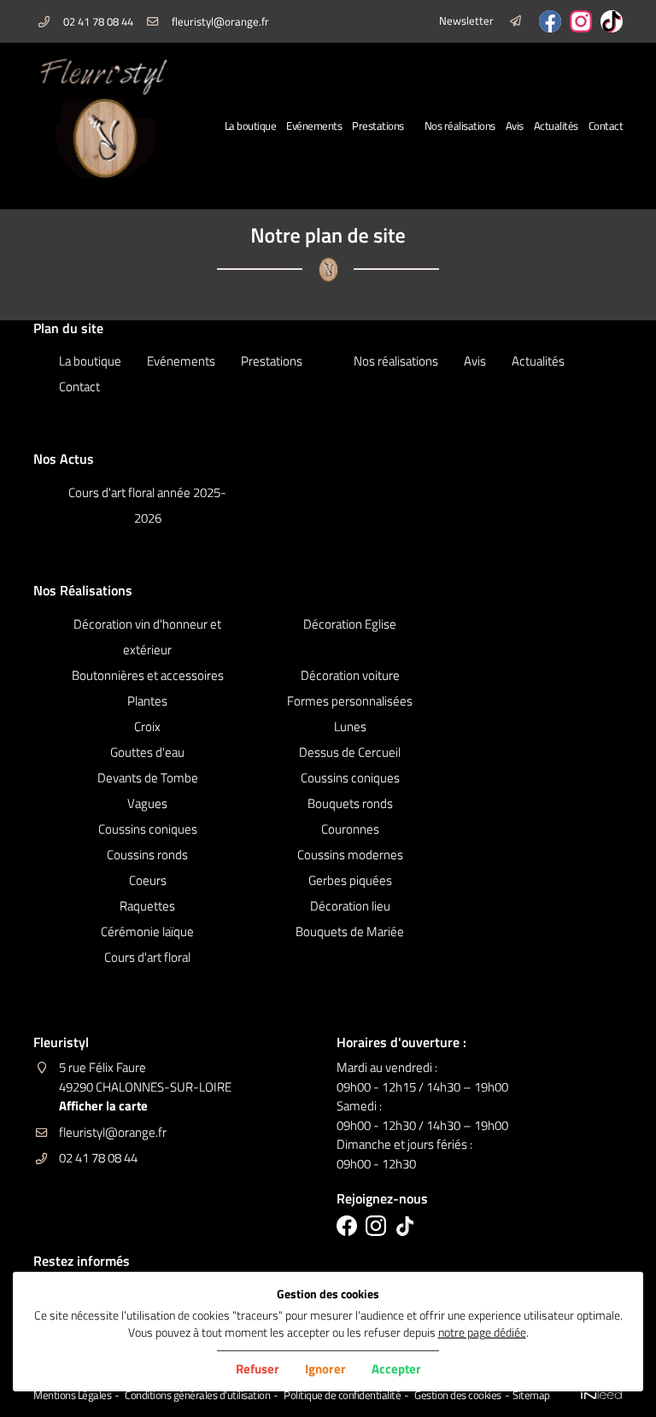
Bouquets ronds (350, 803)
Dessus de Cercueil (350, 752)
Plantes (147, 701)
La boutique (251, 126)
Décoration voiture (350, 675)
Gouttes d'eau (147, 752)
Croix (147, 726)
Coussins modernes (350, 854)
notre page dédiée (482, 1332)
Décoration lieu (350, 906)
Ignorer (325, 1369)
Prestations (378, 126)
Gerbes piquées (350, 880)
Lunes (350, 726)
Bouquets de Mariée (350, 931)
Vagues (147, 803)
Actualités (556, 126)
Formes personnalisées (350, 701)
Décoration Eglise (349, 624)
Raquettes (147, 906)
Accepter (396, 1369)
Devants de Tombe (147, 778)
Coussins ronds (147, 854)
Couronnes (350, 829)
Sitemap (531, 1395)
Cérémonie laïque (147, 931)
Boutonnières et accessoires (148, 675)
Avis (515, 126)
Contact (606, 126)
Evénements (314, 126)
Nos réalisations (460, 126)
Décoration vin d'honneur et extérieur (147, 636)
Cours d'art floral (147, 957)
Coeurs (148, 880)
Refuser (257, 1369)
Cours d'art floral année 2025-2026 (147, 505)
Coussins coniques (350, 778)
